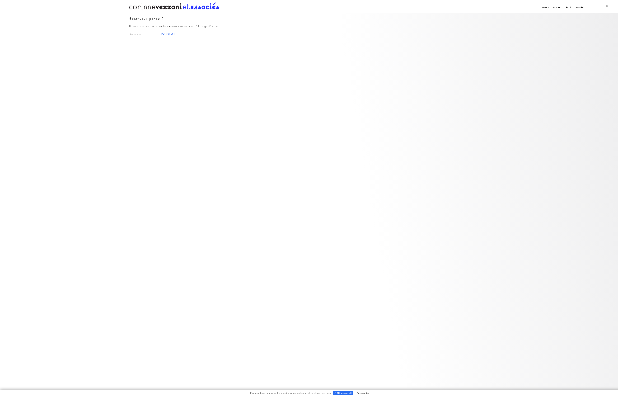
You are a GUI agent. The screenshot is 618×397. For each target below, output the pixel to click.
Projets (545, 7)
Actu (568, 7)
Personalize (363, 393)
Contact (580, 7)
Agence (557, 7)
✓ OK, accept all (343, 393)
